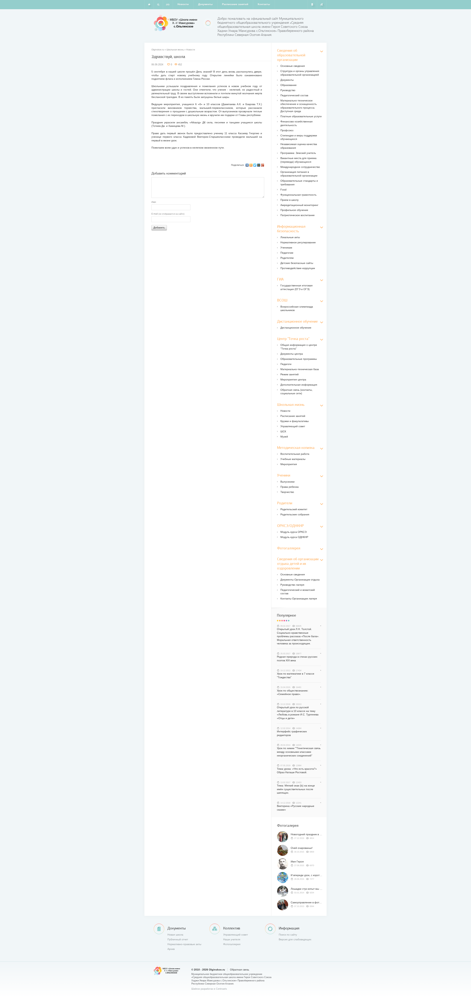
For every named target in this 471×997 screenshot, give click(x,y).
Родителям (287, 257)
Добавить (159, 227)
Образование (288, 85)
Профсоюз (286, 130)
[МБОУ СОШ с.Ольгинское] (176, 23)
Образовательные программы (298, 358)
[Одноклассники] (251, 165)
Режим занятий (289, 374)
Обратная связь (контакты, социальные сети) (296, 391)
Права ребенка (289, 486)
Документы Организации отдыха (300, 579)
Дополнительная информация (298, 384)
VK (312, 4)
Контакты (264, 4)
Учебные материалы (292, 459)
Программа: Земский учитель (298, 152)
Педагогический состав (294, 95)
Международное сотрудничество (300, 166)
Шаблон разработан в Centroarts (209, 989)
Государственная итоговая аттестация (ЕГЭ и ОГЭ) (296, 287)
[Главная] (149, 4)
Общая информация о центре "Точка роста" (298, 346)
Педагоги (285, 364)
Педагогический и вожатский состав (297, 591)
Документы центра (291, 353)
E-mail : (168, 214)
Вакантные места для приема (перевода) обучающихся (298, 160)
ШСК (283, 431)
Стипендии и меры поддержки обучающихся (298, 137)
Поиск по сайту (288, 934)
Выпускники (287, 481)
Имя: (153, 202)
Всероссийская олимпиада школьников (296, 308)
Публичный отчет (177, 939)
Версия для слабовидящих (295, 939)
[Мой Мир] (259, 165)
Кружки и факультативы (294, 421)
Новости (183, 4)
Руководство (287, 90)
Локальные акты (290, 237)
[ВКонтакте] (247, 165)
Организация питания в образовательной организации (298, 173)
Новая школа (175, 934)
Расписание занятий (235, 4)
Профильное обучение (294, 210)
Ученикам (286, 247)
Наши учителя (231, 939)
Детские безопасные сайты (296, 263)
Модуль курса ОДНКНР (294, 537)
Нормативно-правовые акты (184, 944)
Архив (171, 948)
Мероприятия (288, 464)
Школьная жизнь (175, 49)
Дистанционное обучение (295, 327)
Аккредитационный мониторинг (299, 205)
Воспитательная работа (294, 453)
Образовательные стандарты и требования (299, 182)
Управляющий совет (292, 426)
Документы (205, 4)
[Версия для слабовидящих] (168, 4)
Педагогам (286, 252)
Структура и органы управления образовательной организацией (299, 73)
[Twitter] (255, 165)
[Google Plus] (263, 165)
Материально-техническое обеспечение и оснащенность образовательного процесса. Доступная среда (298, 106)
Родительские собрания (294, 514)
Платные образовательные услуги (301, 116)
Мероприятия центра (293, 379)
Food (283, 189)
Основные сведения (292, 65)
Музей (284, 436)
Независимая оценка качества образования (298, 146)
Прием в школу (289, 199)
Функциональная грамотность (298, 194)
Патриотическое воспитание (297, 215)
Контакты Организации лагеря (298, 598)
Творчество (287, 491)
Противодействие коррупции (297, 268)
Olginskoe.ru (157, 49)
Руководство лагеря (292, 584)
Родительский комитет (293, 509)
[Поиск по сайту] (158, 4)
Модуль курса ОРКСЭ (293, 531)
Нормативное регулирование (298, 242)
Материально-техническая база (299, 369)
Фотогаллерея (231, 944)
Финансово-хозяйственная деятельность (296, 123)
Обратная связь (239, 969)
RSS (322, 4)
